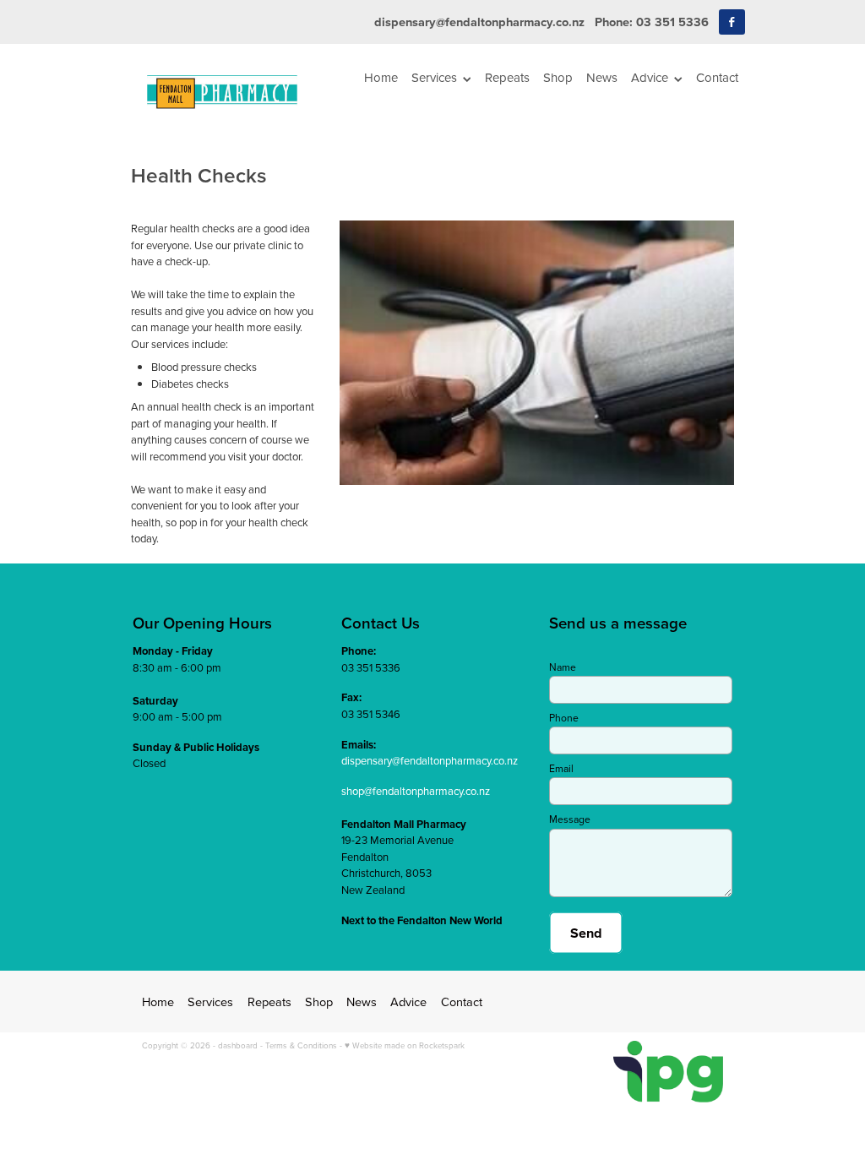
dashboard (238, 1045)
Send (586, 933)
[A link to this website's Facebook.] (732, 22)
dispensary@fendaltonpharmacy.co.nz (479, 21)
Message (569, 819)
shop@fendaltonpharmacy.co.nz (415, 790)
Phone (564, 718)
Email (561, 769)
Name (562, 667)
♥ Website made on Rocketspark (405, 1045)
